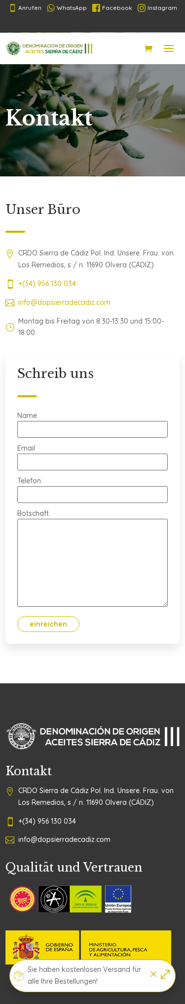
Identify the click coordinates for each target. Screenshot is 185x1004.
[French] (79, 23)
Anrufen (24, 8)
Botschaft (33, 514)
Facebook (117, 7)
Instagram (162, 7)
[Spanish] (63, 23)
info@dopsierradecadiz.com (64, 302)
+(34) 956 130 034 (47, 283)
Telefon (29, 481)
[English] (126, 23)
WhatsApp (72, 7)
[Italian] (110, 23)
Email (26, 449)
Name (27, 416)
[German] (95, 23)
